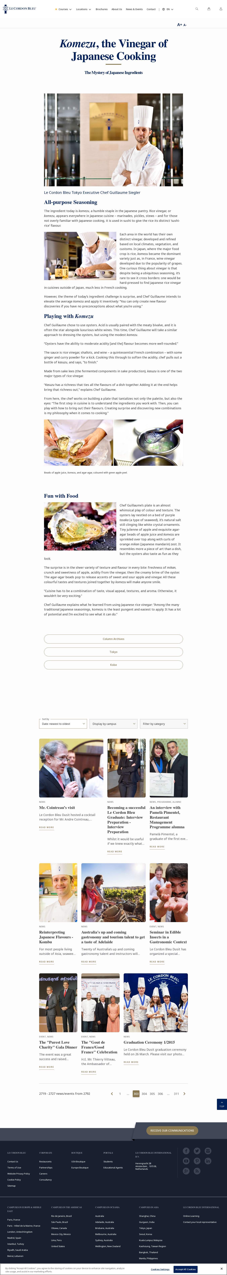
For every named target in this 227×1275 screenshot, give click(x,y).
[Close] (221, 1268)
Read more (46, 827)
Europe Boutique (80, 1167)
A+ (179, 24)
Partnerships (45, 1167)
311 (176, 1094)
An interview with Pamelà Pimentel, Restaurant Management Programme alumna (167, 817)
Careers (43, 1173)
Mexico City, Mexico (61, 1234)
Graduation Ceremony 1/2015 (149, 1042)
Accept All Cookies (185, 1269)
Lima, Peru (56, 1240)
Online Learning (191, 1215)
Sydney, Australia (104, 1240)
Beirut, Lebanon (15, 1256)
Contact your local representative (200, 1222)
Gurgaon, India (146, 1222)
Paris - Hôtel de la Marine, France (23, 1225)
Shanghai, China (147, 1215)
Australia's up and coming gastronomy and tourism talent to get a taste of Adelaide (113, 937)
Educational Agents (113, 1167)
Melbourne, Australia (105, 1234)
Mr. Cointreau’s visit (57, 807)
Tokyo (113, 652)
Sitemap (11, 1185)
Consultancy (45, 1179)
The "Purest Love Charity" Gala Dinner (58, 1045)
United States (58, 1246)
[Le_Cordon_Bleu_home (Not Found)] (19, 9)
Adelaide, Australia (104, 1222)
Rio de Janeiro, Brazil (61, 1215)
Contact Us (12, 1161)
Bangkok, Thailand (148, 1252)
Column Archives (113, 639)
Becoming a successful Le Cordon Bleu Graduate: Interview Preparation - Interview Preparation (126, 819)
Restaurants (45, 1161)
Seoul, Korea (145, 1234)
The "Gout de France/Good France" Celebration (99, 1047)
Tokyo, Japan (145, 1228)
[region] (113, 1269)
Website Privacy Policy (18, 1173)
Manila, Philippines (148, 1258)
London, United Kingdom (19, 1231)
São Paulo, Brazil (59, 1222)
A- (185, 25)
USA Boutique (78, 1161)
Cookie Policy (14, 1179)
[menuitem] (197, 9)
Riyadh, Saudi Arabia (17, 1249)
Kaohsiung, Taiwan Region (152, 1246)
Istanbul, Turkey (15, 1243)
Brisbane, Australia (104, 1228)
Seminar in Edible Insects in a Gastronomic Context (168, 937)
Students (108, 1161)
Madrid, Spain (14, 1237)
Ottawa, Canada (59, 1228)
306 (160, 1094)
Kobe (113, 665)
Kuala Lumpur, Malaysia (150, 1240)
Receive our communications (172, 1130)
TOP (221, 1106)
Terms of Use (14, 1167)
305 (152, 1094)
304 (144, 1094)
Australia (99, 1215)
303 (136, 1094)
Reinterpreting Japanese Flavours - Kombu (56, 937)
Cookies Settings (160, 1269)
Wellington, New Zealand (107, 1246)
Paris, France (13, 1219)
